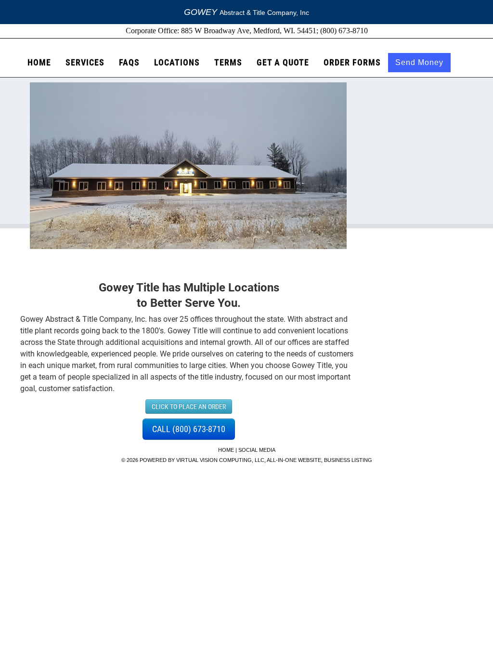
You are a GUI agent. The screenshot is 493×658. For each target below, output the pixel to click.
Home (39, 62)
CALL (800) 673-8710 (188, 429)
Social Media (256, 450)
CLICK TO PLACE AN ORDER (189, 406)
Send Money (419, 62)
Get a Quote (283, 62)
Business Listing (348, 460)
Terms (228, 62)
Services (84, 62)
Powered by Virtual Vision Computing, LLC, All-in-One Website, (231, 460)
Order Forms (352, 62)
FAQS (129, 62)
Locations (177, 62)
